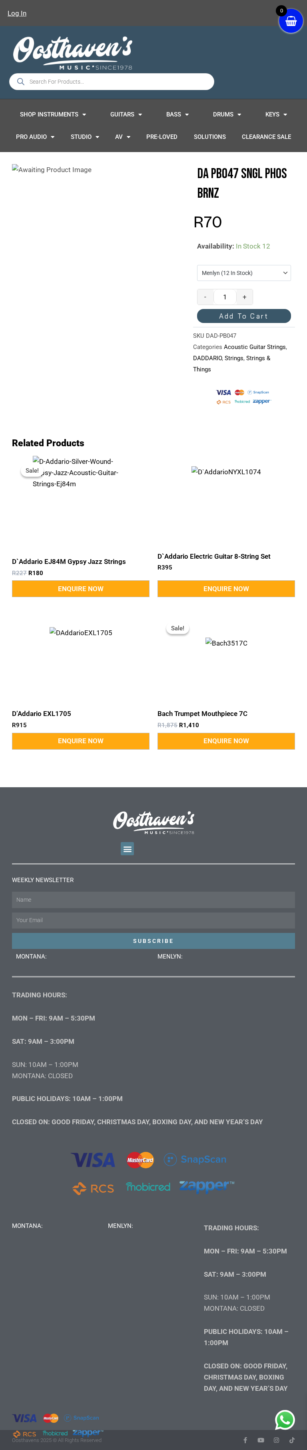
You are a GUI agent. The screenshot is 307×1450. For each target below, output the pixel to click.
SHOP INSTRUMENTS (49, 114)
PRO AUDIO (31, 136)
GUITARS (122, 114)
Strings (234, 358)
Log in (17, 13)
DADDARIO (207, 358)
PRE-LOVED (161, 136)
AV (119, 136)
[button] (127, 848)
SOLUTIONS (210, 136)
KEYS (272, 114)
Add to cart (244, 316)
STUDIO (81, 136)
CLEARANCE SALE (266, 136)
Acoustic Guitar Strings (255, 347)
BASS (173, 114)
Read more (81, 588)
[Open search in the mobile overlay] (111, 81)
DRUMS (223, 114)
